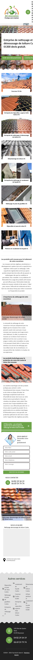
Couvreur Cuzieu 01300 (17, 596)
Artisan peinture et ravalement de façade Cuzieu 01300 (28, 602)
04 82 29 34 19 (17, 481)
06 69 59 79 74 (17, 484)
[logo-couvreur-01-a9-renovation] (11, 12)
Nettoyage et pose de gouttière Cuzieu (7, 599)
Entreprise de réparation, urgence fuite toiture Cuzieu (17, 608)
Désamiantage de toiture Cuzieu (28, 588)
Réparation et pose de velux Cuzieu (7, 589)
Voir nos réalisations (12, 58)
